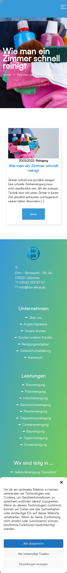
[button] (61, 482)
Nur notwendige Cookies (33, 554)
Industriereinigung (35, 398)
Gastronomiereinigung (35, 405)
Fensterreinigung (35, 411)
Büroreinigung (35, 385)
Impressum (35, 357)
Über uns (35, 318)
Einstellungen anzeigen (33, 564)
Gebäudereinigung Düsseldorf (35, 472)
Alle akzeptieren (33, 543)
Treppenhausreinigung (35, 418)
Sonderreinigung (35, 445)
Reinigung (42, 160)
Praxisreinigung (35, 391)
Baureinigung (35, 431)
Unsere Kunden (35, 331)
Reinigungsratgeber (35, 344)
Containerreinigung (35, 425)
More (33, 214)
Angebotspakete (35, 324)
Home (7, 75)
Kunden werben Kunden (35, 337)
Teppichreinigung (35, 438)
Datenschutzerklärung (35, 351)
